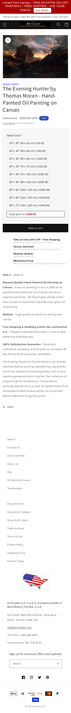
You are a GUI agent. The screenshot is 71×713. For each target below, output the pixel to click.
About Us (12, 464)
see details (42, 10)
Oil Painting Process (19, 480)
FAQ (9, 472)
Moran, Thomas (11, 84)
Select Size (15, 135)
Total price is (22, 214)
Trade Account (15, 528)
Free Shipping (9, 123)
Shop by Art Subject (18, 512)
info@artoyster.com (19, 627)
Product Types (15, 561)
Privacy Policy (15, 544)
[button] (5, 25)
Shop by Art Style (17, 520)
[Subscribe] (58, 663)
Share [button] (10, 406)
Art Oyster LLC (39, 706)
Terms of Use (14, 536)
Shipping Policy (16, 553)
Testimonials (14, 488)
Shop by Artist (15, 503)
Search (11, 439)
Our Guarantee (16, 455)
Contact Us (13, 447)
